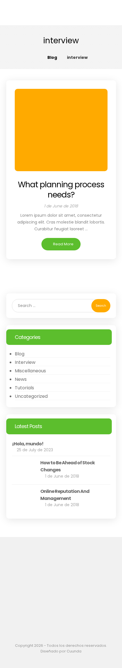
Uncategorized (31, 396)
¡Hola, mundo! (27, 444)
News (21, 379)
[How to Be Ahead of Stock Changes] (23, 470)
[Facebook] (59, 607)
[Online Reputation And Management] (23, 498)
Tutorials (24, 388)
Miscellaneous (30, 371)
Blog (19, 354)
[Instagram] (62, 607)
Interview (25, 362)
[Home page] (35, 57)
